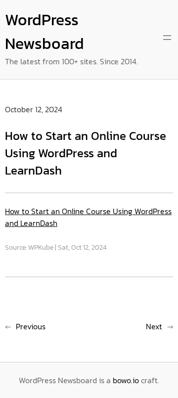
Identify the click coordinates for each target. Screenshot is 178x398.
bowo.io (126, 380)
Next (154, 326)
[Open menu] (167, 38)
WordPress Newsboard (44, 31)
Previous (30, 326)
